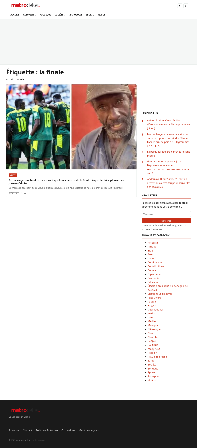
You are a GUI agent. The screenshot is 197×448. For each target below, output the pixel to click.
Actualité (153, 242)
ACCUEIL (14, 14)
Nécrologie (154, 329)
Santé (151, 360)
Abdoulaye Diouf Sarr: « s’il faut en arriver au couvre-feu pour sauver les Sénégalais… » (168, 183)
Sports (151, 372)
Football (152, 301)
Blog (150, 250)
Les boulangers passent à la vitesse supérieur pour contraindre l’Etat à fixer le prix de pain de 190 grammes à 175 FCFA (168, 140)
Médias (152, 321)
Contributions (156, 266)
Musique (153, 325)
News (151, 333)
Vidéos (13, 175)
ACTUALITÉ (28, 14)
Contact (27, 430)
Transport (153, 376)
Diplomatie (154, 274)
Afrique (152, 246)
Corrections (68, 430)
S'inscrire (166, 221)
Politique (153, 345)
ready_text (154, 349)
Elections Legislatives (160, 293)
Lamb (151, 317)
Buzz (150, 254)
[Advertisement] (98, 41)
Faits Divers (154, 297)
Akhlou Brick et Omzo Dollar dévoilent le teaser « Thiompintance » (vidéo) (168, 124)
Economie (153, 278)
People (152, 341)
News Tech (154, 337)
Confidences (155, 262)
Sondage (153, 368)
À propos (14, 430)
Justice (151, 313)
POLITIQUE (45, 14)
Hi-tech (152, 305)
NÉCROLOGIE (75, 14)
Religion (152, 352)
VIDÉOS (101, 14)
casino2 (152, 258)
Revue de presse (157, 356)
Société (152, 364)
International (155, 309)
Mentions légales (89, 430)
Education (153, 282)
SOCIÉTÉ (59, 14)
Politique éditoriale (47, 430)
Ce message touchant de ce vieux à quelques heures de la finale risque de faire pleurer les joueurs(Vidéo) (66, 181)
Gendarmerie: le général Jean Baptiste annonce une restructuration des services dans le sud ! (168, 167)
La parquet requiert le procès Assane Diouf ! (168, 153)
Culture (152, 270)
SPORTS (90, 14)
